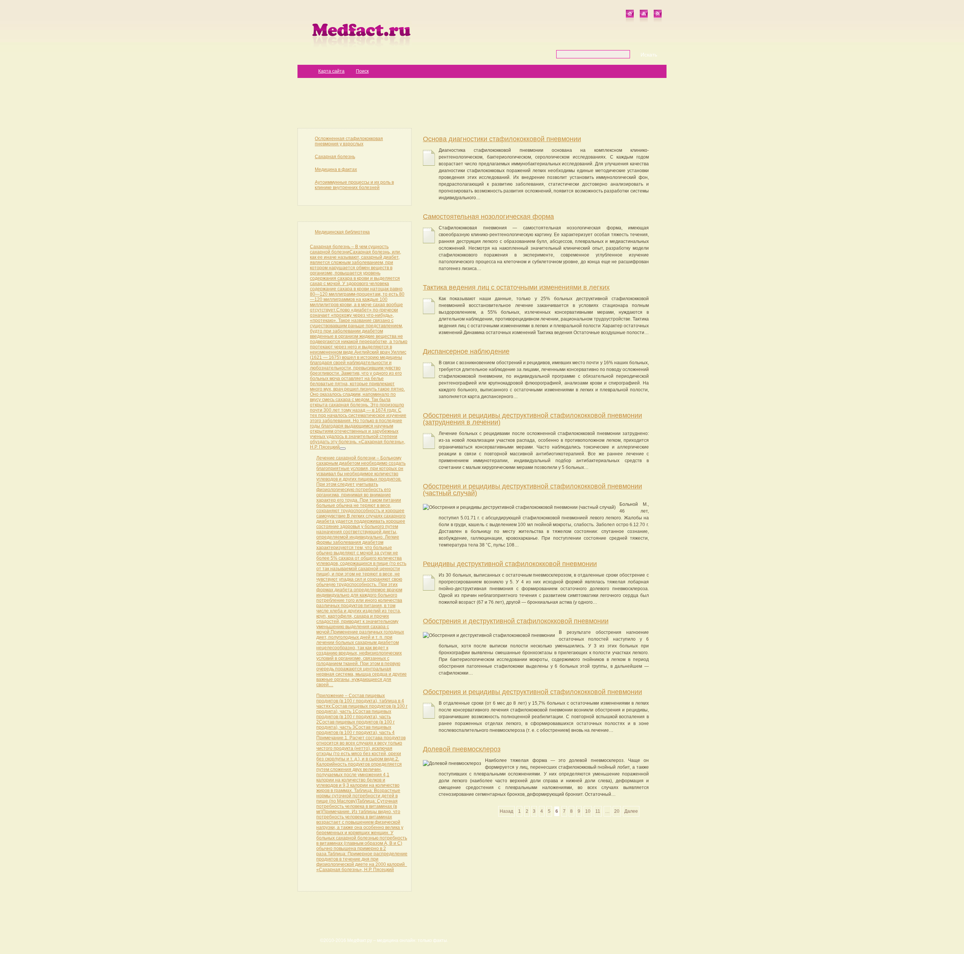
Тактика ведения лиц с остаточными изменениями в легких (516, 287)
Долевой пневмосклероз (461, 749)
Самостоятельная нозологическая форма (488, 216)
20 (616, 811)
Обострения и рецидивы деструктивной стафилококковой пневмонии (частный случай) (532, 489)
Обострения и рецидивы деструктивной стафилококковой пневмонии (532, 692)
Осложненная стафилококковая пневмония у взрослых (349, 141)
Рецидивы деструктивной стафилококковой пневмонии (510, 564)
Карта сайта (331, 71)
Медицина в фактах (336, 169)
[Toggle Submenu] (343, 448)
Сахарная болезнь (335, 156)
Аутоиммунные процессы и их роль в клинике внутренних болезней (354, 185)
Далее (631, 811)
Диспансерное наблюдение (466, 351)
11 (597, 811)
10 (587, 811)
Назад (506, 811)
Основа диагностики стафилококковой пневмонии (502, 139)
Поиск (362, 71)
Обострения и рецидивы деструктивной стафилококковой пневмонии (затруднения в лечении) (532, 419)
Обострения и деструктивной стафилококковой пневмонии (516, 621)
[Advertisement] (482, 102)
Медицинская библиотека (342, 232)
